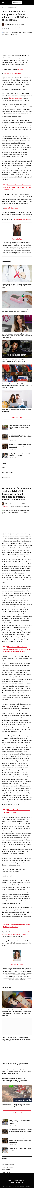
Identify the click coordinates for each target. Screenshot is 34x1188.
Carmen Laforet (10, 24)
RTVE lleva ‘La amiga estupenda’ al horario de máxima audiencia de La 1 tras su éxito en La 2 (20, 436)
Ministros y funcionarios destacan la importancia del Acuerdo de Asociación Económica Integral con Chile (14, 1080)
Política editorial (6, 475)
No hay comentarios (21, 27)
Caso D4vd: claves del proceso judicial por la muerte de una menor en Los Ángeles (16, 360)
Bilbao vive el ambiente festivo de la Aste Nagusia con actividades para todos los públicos (19, 427)
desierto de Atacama (15, 98)
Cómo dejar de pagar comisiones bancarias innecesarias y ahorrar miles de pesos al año (16, 310)
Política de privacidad (7, 472)
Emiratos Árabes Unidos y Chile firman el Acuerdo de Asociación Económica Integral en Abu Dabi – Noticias (16, 1039)
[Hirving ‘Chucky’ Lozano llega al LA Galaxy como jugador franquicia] (5, 455)
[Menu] (3, 2)
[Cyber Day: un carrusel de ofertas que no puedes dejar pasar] (17, 399)
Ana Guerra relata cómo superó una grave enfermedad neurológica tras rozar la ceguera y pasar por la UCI (17, 335)
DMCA (3, 467)
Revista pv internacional (13, 73)
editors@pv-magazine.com (22, 219)
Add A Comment (17, 417)
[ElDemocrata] (17, 2)
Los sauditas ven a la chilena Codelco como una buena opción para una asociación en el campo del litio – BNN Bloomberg (16, 1071)
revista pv (20, 69)
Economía (5, 506)
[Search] (31, 2)
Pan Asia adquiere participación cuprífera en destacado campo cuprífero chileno (16, 1105)
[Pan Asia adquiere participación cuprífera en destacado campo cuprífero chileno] (17, 1093)
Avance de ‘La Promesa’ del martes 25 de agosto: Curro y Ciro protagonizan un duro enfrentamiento (20, 446)
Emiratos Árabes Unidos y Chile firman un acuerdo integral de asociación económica (15, 1064)
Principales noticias (8, 27)
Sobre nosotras (6, 477)
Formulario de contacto (8, 470)
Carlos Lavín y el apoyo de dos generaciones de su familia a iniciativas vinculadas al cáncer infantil (17, 285)
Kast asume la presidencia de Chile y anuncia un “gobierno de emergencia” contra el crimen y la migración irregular (17, 385)
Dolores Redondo (10, 503)
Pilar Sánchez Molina (11, 208)
